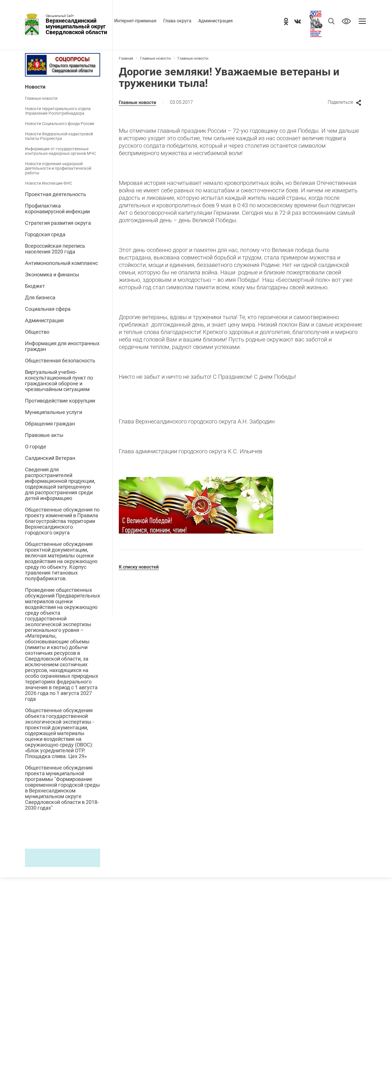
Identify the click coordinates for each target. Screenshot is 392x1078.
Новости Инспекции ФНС (48, 183)
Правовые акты (44, 435)
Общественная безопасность (60, 361)
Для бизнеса (40, 297)
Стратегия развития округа (58, 223)
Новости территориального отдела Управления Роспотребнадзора (58, 111)
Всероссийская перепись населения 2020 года (55, 249)
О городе (35, 447)
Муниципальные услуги (53, 412)
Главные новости (41, 98)
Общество (37, 332)
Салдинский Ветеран (50, 458)
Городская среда (45, 234)
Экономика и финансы (52, 275)
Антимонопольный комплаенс (61, 263)
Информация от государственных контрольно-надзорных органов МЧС (60, 151)
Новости (35, 87)
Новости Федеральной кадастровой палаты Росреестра (59, 136)
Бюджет (35, 286)
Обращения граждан (50, 424)
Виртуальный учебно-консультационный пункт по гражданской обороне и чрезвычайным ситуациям (59, 380)
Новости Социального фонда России (59, 123)
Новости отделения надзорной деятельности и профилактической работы (58, 168)
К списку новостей (139, 567)
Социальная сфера (48, 309)
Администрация (215, 21)
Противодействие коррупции (60, 401)
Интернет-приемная (135, 21)
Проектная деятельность (55, 194)
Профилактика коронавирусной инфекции (57, 208)
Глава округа (177, 21)
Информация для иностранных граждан (62, 346)
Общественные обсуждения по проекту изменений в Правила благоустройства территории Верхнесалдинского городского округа (62, 521)
